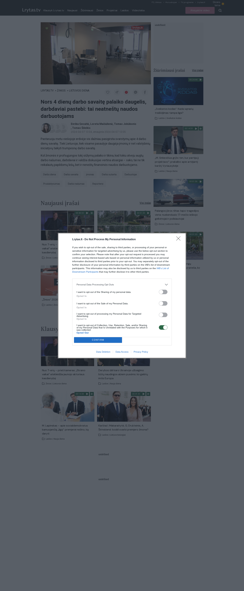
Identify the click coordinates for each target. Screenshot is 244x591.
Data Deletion (103, 351)
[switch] (163, 292)
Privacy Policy (141, 351)
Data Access (122, 351)
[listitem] (122, 284)
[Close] (179, 239)
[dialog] (122, 295)
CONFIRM (98, 340)
